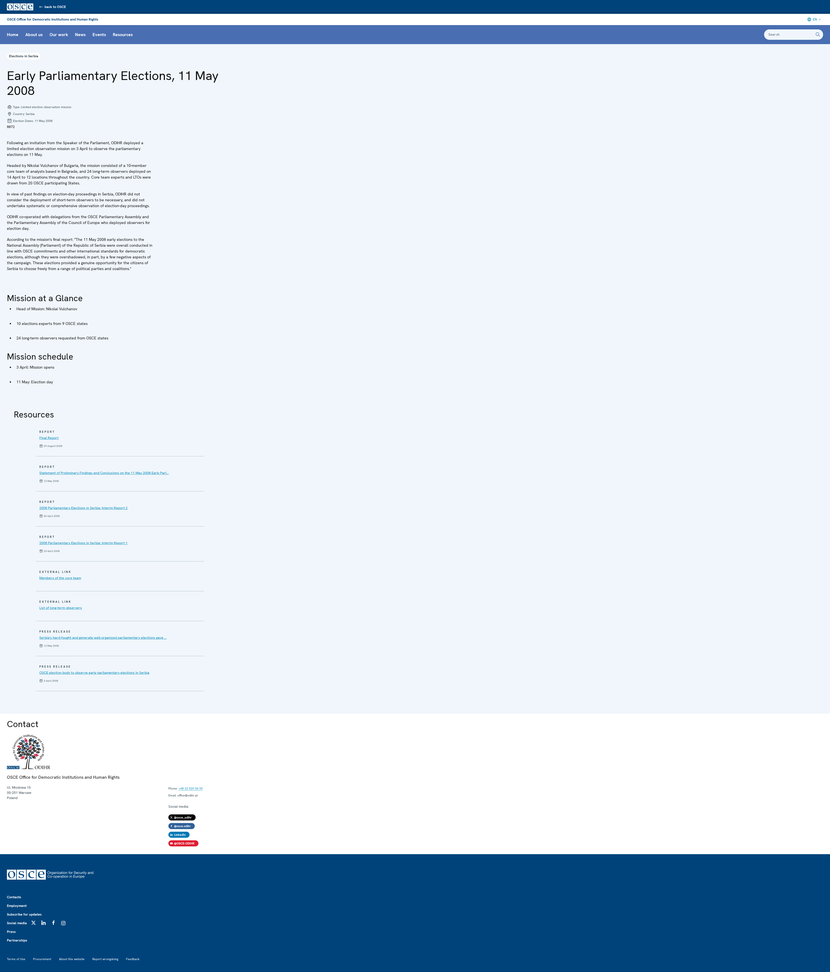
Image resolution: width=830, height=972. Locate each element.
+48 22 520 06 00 (191, 788)
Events (99, 34)
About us (34, 34)
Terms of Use (16, 959)
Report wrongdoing (105, 959)
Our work (58, 34)
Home (12, 34)
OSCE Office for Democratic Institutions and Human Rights (52, 19)
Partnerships (17, 940)
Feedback (132, 959)
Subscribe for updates (24, 914)
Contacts (14, 897)
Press (11, 931)
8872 (11, 127)
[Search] (818, 34)
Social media (17, 923)
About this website (72, 959)
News (80, 34)
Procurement (42, 959)
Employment (17, 905)
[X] (33, 922)
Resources (123, 34)
